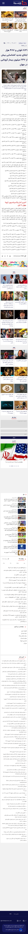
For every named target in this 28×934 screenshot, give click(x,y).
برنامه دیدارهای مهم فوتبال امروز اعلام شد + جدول (16, 692)
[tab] (18, 466)
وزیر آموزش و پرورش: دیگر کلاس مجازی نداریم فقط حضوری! (10, 523)
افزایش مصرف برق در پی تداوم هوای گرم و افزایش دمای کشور (13, 671)
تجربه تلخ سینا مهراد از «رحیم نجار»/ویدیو (17, 696)
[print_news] (10, 256)
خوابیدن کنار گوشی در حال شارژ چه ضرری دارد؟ (16, 674)
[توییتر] (2, 256)
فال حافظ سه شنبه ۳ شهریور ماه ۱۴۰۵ (20, 30)
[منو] (3, 3)
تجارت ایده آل (24, 638)
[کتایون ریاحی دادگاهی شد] (20, 354)
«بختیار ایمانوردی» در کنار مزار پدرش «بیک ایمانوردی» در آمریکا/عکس (7, 286)
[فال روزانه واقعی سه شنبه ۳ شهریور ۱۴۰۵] (7, 405)
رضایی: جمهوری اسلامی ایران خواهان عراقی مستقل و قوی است (13, 661)
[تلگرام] (5, 256)
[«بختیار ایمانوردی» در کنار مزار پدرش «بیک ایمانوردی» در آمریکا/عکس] (7, 279)
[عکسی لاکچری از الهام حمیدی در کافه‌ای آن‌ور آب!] (20, 296)
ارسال (14, 437)
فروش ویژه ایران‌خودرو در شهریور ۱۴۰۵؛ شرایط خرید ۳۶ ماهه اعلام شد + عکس (9, 547)
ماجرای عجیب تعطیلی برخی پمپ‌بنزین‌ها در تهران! (16, 804)
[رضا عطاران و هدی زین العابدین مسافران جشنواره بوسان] (20, 279)
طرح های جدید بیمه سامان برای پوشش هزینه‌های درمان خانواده (13, 685)
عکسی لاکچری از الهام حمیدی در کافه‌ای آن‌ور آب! (21, 303)
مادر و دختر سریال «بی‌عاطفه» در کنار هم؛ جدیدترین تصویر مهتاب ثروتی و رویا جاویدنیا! (8, 304)
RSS (10, 914)
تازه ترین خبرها (23, 641)
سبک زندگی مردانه (23, 636)
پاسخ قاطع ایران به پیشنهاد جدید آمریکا (17, 568)
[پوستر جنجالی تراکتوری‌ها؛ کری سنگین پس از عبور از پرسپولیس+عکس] (22, 535)
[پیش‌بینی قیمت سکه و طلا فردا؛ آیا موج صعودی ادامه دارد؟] (22, 540)
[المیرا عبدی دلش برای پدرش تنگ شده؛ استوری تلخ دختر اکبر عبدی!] (20, 333)
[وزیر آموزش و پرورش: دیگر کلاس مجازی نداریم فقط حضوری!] (22, 523)
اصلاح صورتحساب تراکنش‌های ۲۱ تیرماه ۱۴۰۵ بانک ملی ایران (14, 721)
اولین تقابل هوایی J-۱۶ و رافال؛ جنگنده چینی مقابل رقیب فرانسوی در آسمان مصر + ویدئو (20, 20)
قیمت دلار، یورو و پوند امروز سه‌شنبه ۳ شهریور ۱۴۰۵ (15, 741)
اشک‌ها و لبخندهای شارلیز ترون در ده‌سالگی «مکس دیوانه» (8, 379)
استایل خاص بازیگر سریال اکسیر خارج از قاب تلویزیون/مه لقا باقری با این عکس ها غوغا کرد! (7, 323)
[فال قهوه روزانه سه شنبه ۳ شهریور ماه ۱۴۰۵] (7, 26)
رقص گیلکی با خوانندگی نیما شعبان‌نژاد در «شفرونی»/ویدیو (14, 756)
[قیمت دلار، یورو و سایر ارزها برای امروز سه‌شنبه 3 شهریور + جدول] (22, 499)
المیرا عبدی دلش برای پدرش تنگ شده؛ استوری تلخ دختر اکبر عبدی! (21, 341)
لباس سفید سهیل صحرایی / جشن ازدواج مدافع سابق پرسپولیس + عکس (7, 362)
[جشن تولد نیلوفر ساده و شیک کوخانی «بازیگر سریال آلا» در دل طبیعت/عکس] (20, 388)
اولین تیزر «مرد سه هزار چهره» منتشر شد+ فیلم (16, 577)
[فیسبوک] (7, 256)
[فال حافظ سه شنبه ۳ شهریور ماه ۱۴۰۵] (20, 26)
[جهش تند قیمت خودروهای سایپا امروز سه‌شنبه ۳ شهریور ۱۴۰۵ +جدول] (22, 517)
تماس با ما (16, 914)
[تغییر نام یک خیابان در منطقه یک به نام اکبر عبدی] (20, 314)
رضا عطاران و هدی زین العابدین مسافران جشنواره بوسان (21, 286)
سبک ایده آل (24, 633)
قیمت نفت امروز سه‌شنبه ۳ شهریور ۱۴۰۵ (17, 752)
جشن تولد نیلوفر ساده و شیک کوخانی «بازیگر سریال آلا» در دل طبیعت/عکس (21, 396)
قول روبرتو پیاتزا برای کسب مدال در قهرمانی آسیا (16, 714)
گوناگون (25, 8)
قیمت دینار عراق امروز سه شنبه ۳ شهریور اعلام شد (15, 703)
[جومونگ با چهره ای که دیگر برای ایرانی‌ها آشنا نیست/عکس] (7, 333)
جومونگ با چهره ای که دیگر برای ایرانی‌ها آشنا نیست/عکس (7, 341)
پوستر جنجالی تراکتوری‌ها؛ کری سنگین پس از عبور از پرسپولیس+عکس (11, 535)
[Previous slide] (2, 452)
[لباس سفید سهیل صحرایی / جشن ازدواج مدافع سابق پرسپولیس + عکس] (7, 354)
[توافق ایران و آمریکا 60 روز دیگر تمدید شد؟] (14, 451)
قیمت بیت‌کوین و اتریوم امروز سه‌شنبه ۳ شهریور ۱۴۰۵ (15, 734)
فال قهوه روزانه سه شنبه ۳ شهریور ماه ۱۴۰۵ (7, 30)
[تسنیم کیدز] (14, 264)
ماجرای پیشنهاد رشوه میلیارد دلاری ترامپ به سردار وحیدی (10, 511)
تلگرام (20, 921)
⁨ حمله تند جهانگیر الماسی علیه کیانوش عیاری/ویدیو (15, 679)
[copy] (25, 256)
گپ (25, 921)
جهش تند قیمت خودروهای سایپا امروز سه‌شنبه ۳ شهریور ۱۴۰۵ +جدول (10, 517)
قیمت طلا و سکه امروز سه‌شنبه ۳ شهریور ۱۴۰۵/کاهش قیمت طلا (7, 20)
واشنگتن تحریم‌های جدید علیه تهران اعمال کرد (16, 806)
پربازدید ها (21, 559)
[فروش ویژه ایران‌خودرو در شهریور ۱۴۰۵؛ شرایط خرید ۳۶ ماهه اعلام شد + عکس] (22, 546)
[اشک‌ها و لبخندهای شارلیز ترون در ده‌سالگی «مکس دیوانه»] (7, 371)
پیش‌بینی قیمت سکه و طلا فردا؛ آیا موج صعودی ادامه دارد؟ (10, 541)
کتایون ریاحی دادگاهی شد (21, 361)
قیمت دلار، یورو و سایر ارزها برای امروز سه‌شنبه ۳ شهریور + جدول (10, 500)
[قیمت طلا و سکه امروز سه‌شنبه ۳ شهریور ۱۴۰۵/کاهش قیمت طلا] (7, 14)
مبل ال (25, 643)
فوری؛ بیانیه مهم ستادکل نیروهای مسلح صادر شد (15, 594)
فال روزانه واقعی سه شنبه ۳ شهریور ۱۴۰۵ (7, 412)
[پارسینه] (19, 3)
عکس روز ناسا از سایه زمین (20, 763)
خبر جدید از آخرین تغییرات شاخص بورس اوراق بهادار (10, 506)
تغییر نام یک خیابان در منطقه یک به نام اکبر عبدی (21, 321)
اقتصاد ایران (24, 631)
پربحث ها (5, 559)
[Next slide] (25, 452)
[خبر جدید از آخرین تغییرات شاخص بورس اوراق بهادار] (22, 505)
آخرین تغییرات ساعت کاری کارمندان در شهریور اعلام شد (15, 694)
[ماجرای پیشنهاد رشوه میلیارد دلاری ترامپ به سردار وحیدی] (22, 511)
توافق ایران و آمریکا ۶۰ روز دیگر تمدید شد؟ (14, 462)
